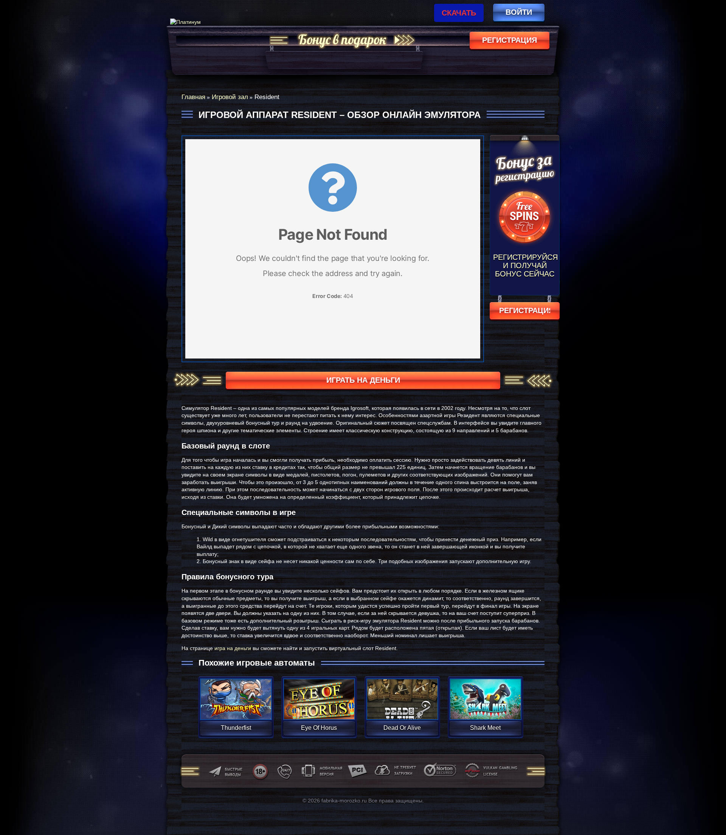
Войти (519, 12)
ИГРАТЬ (236, 694)
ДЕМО (236, 708)
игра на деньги (232, 648)
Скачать (459, 13)
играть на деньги (363, 380)
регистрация (509, 40)
